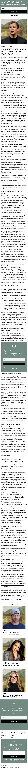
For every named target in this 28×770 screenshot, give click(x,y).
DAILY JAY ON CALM (22, 733)
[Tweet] (11, 600)
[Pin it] (19, 600)
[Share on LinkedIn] (17, 600)
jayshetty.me (9, 571)
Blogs (2, 737)
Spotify (12, 568)
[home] (14, 15)
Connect (13, 735)
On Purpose (4, 735)
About (2, 732)
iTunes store (4, 568)
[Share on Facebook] (14, 600)
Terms (11, 767)
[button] (4, 15)
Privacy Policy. (14, 760)
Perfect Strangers (13, 738)
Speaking (13, 732)
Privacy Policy (4, 767)
